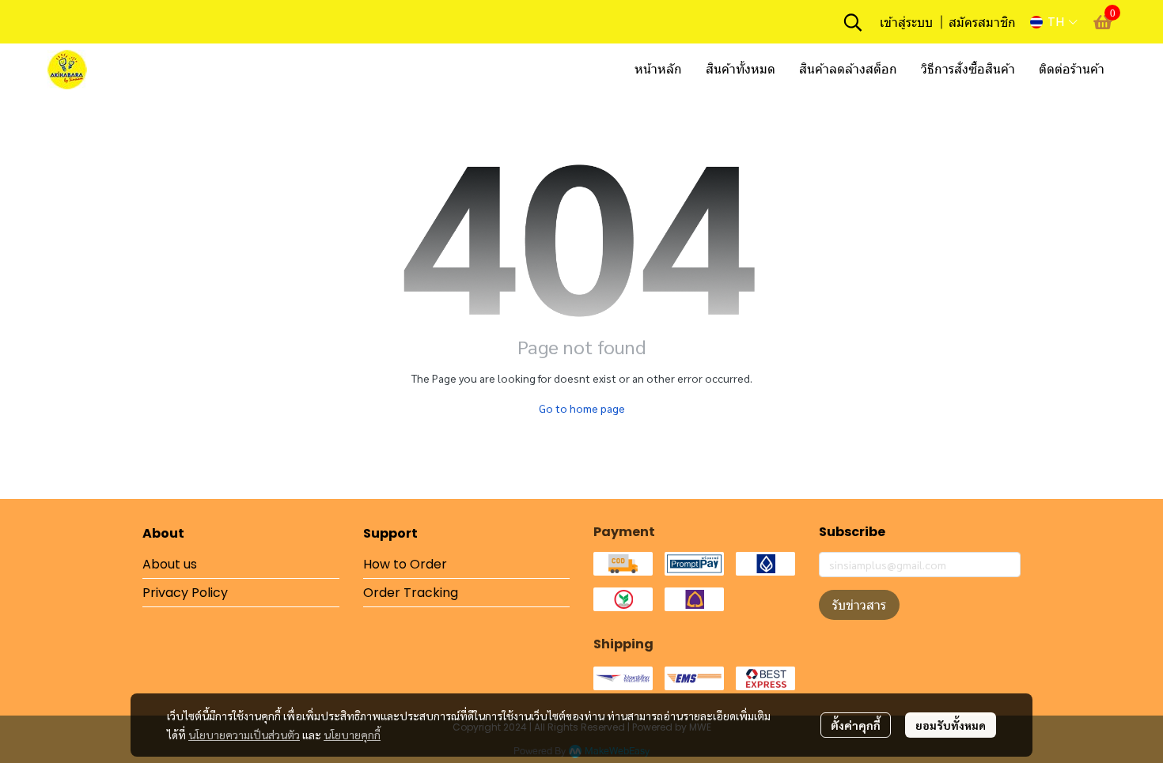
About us (169, 564)
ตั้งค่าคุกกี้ (856, 725)
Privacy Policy (185, 593)
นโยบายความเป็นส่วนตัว (244, 734)
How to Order (405, 564)
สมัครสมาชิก (982, 21)
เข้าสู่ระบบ (906, 21)
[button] (852, 22)
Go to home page (582, 408)
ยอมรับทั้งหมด (950, 725)
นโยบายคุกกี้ (352, 734)
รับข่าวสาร (859, 605)
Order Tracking (410, 593)
